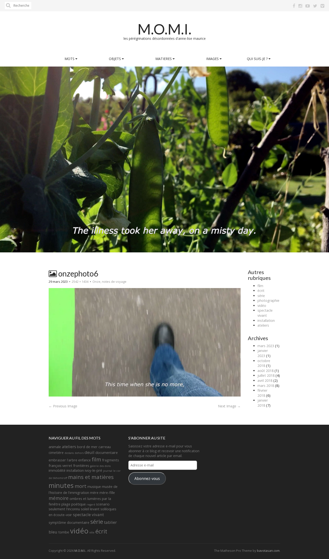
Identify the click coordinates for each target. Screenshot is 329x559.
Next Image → (229, 406)
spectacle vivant (265, 313)
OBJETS (115, 58)
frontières (81, 465)
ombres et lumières (85, 498)
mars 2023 (265, 345)
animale (55, 447)
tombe (63, 532)
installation (266, 320)
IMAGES (213, 58)
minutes (61, 485)
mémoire (59, 498)
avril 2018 (264, 380)
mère (94, 492)
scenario (103, 504)
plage (65, 504)
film (260, 285)
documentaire (106, 452)
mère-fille (107, 492)
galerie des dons (100, 466)
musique (94, 486)
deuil (89, 452)
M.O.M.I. (164, 29)
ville (91, 532)
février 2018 (262, 393)
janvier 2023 (262, 353)
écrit (260, 290)
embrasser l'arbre (63, 460)
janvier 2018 (262, 403)
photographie (268, 300)
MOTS (70, 58)
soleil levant (90, 509)
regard (91, 504)
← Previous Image (63, 406)
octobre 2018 (263, 363)
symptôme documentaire (69, 522)
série (261, 295)
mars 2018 (265, 385)
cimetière (56, 452)
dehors (79, 453)
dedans (69, 453)
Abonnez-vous (147, 478)
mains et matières (91, 477)
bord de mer (87, 447)
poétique (78, 504)
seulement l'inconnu (64, 509)
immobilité (57, 470)
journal (107, 470)
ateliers (263, 325)
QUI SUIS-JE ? (258, 58)
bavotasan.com (268, 550)
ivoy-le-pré (93, 470)
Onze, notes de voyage (109, 281)
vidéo (261, 305)
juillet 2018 (266, 375)
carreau (105, 447)
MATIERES (164, 58)
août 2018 (265, 370)
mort (80, 486)
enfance (84, 460)
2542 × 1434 (80, 281)
